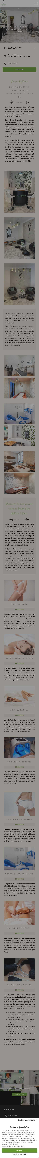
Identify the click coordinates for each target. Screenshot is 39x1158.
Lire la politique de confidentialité (13, 1146)
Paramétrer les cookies (19, 1154)
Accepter (19, 1150)
